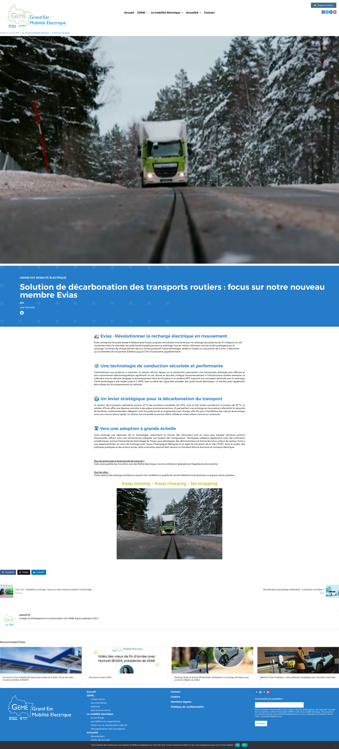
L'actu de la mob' (100, 740)
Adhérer (95, 706)
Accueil (129, 12)
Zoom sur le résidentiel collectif (109, 725)
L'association (98, 699)
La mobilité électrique (165, 12)
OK (237, 745)
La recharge (97, 717)
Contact (209, 12)
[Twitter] (327, 12)
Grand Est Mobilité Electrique (37, 33)
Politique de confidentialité (187, 706)
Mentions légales (181, 701)
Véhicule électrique (62, 33)
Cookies (175, 696)
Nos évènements (100, 710)
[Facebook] (323, 12)
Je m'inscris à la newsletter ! (269, 699)
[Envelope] (334, 12)
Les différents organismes (105, 721)
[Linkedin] (331, 12)
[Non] (335, 745)
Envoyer (261, 723)
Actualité (192, 12)
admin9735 (24, 615)
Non (244, 745)
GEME (141, 12)
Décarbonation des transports (108, 728)
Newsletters (98, 736)
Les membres (98, 702)
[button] (142, 12)
